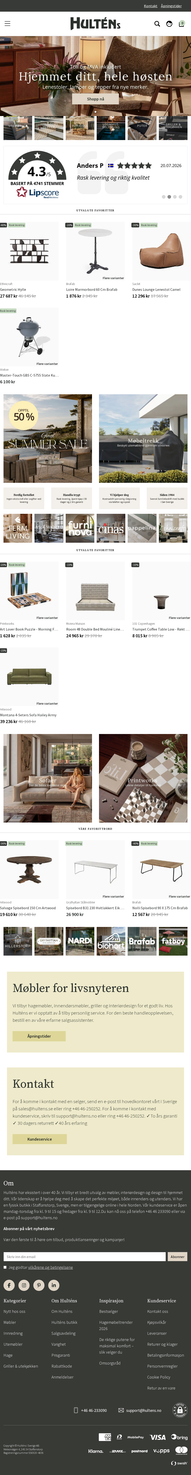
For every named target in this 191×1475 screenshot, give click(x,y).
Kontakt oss (157, 1311)
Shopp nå (95, 99)
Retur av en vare (161, 1388)
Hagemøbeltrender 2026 (116, 1325)
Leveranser (157, 1333)
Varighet (58, 1344)
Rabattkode (61, 1366)
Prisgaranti (60, 1355)
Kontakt (150, 5)
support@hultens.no (39, 1217)
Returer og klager (162, 1344)
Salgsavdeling (63, 1333)
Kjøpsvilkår (156, 1322)
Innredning (13, 1333)
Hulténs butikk (64, 1322)
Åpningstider (171, 5)
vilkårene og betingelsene (50, 1267)
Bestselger (108, 1311)
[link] (95, 175)
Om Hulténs (61, 1311)
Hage (8, 1355)
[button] (95, 112)
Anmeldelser (62, 1377)
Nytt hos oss (14, 1311)
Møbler (9, 1322)
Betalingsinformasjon (165, 1355)
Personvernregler (162, 1366)
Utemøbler (12, 1344)
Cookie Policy (158, 1377)
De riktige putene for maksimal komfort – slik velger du (117, 1346)
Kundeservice (39, 1139)
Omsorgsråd (110, 1363)
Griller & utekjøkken (20, 1366)
